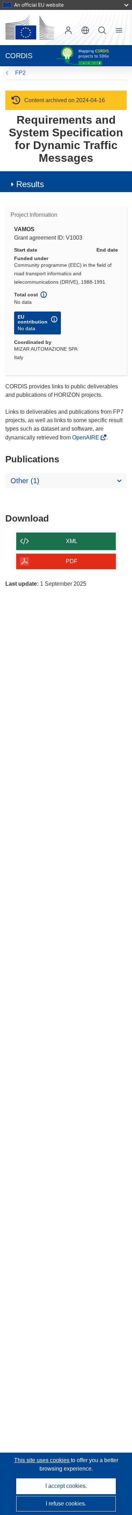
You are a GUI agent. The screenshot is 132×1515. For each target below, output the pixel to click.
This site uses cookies (42, 1460)
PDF (71, 561)
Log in (68, 30)
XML (71, 541)
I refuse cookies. (66, 1504)
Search (102, 30)
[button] (85, 30)
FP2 (20, 73)
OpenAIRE (86, 438)
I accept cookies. (66, 1486)
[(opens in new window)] (29, 27)
